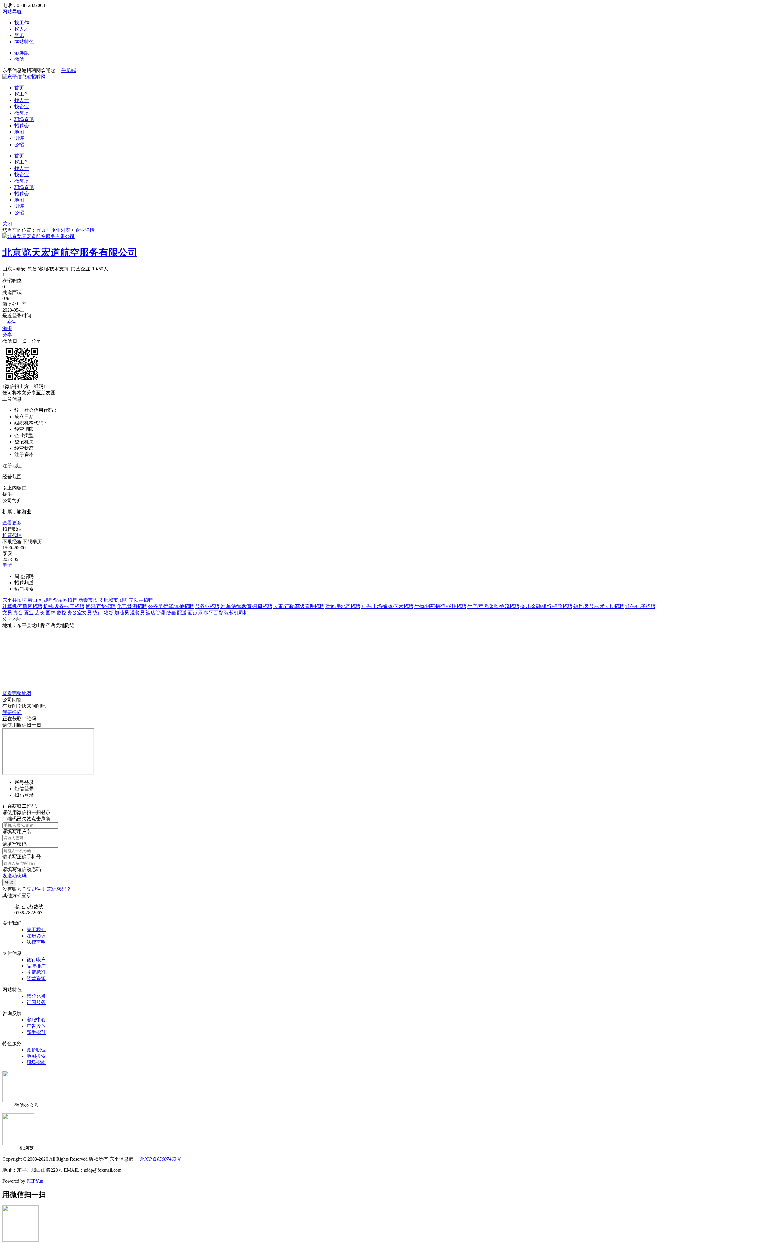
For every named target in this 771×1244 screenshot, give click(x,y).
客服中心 (36, 1019)
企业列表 (60, 230)
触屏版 (21, 52)
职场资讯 (24, 119)
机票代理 (12, 535)
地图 (19, 131)
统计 (97, 612)
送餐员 (137, 612)
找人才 (21, 29)
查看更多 (12, 522)
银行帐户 (36, 959)
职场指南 (36, 1062)
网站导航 (12, 11)
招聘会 (21, 125)
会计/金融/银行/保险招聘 (546, 606)
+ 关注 (9, 322)
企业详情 (85, 230)
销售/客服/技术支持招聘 (598, 606)
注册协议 (36, 935)
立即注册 (36, 889)
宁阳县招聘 (141, 600)
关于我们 (36, 929)
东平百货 (213, 612)
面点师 (195, 612)
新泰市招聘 (90, 600)
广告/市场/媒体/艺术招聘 (387, 606)
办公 (18, 612)
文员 (7, 612)
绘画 (171, 612)
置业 (29, 612)
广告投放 (36, 1026)
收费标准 (36, 972)
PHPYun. (36, 1181)
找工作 (21, 22)
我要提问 (12, 712)
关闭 (7, 223)
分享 (7, 334)
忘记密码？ (59, 889)
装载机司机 (236, 612)
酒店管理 (155, 612)
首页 (19, 87)
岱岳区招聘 (65, 600)
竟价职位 (36, 1049)
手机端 (68, 70)
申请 (7, 565)
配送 (182, 612)
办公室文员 (79, 612)
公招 (19, 144)
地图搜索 (36, 1056)
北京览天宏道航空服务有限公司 (69, 252)
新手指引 (36, 1032)
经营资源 (36, 978)
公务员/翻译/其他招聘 (171, 606)
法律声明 (36, 942)
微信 (19, 59)
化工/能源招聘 (132, 606)
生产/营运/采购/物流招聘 (493, 606)
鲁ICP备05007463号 (160, 1159)
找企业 (21, 106)
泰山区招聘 (40, 600)
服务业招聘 (207, 606)
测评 (19, 138)
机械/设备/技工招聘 (63, 606)
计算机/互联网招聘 (22, 606)
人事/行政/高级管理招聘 (298, 606)
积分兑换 (36, 996)
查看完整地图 (16, 693)
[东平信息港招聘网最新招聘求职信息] (24, 76)
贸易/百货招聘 (101, 606)
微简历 (21, 113)
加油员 (121, 612)
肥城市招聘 (116, 600)
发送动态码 (14, 875)
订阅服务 (36, 1002)
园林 (50, 612)
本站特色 (24, 41)
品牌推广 (36, 965)
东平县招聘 (14, 600)
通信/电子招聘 (640, 606)
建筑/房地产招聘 (342, 606)
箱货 (108, 612)
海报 (7, 328)
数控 (61, 612)
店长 (40, 612)
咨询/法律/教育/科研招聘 (246, 606)
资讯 (19, 35)
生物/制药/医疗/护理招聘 (440, 606)
